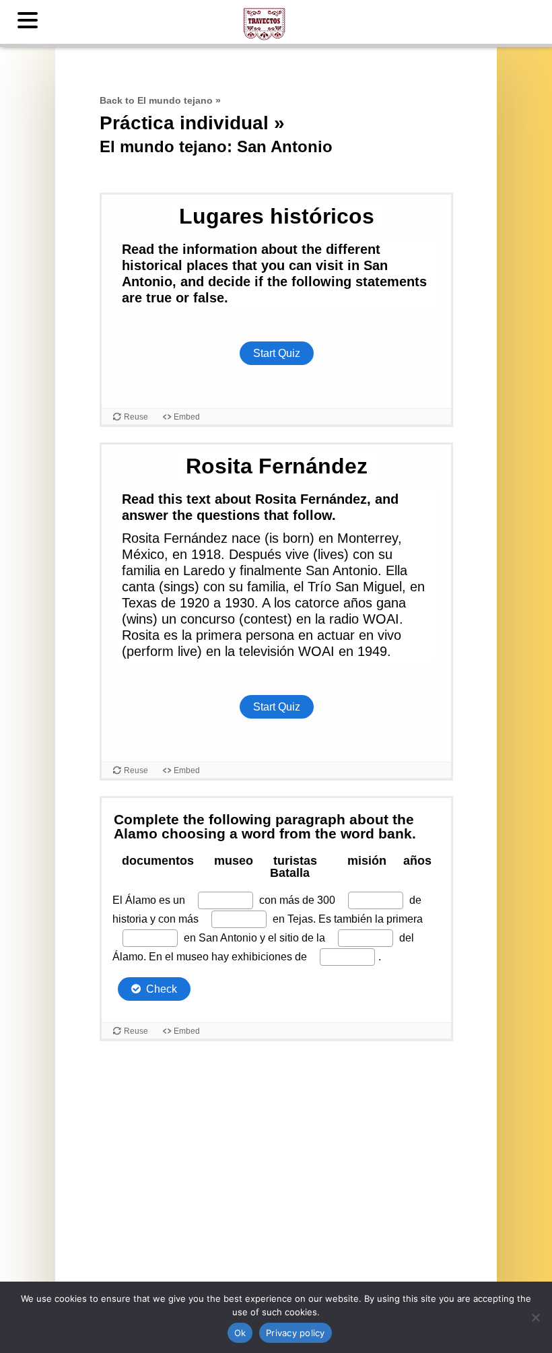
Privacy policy (295, 1332)
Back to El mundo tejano (156, 100)
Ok (240, 1332)
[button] (30, 21)
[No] (535, 1317)
